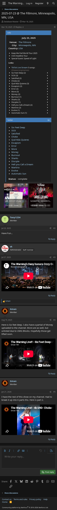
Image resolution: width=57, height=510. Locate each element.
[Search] (53, 3)
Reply (53, 239)
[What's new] (48, 3)
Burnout (15, 155)
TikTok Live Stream (19, 67)
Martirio (15, 167)
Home (4, 502)
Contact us (6, 499)
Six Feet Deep (18, 127)
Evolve (14, 170)
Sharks (14, 158)
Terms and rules (20, 499)
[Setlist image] (49, 120)
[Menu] (4, 3)
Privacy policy (35, 499)
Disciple (15, 161)
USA (21, 48)
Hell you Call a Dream (22, 164)
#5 (54, 392)
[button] (5, 450)
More (14, 148)
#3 (54, 257)
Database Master (11, 21)
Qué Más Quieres (20, 139)
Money (14, 152)
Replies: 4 (20, 27)
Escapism (16, 142)
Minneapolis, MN (27, 45)
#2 (54, 228)
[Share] (55, 27)
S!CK (13, 130)
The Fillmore (25, 42)
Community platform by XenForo (25, 507)
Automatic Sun (18, 173)
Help (45, 499)
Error (14, 145)
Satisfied (15, 133)
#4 (54, 320)
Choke (14, 136)
